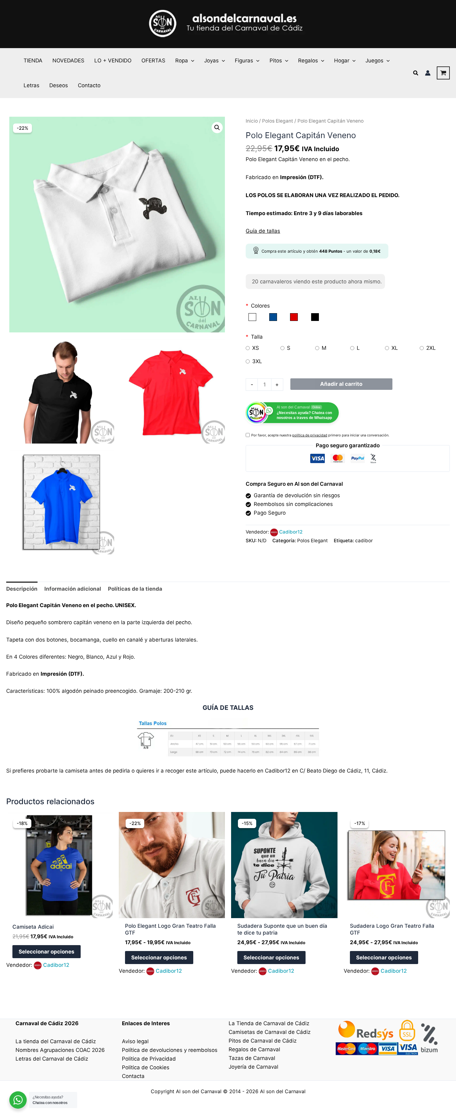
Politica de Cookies (145, 1067)
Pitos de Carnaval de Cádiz (263, 1041)
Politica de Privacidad (149, 1059)
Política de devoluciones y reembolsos (169, 1050)
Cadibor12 (290, 532)
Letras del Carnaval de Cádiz (52, 1059)
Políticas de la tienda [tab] (135, 589)
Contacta (133, 1076)
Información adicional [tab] (72, 589)
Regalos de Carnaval (254, 1049)
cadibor (364, 540)
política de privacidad (309, 435)
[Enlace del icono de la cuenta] (428, 73)
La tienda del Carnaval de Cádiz (56, 1041)
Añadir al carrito (341, 384)
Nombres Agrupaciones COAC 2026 (60, 1050)
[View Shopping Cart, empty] (443, 72)
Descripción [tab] (22, 589)
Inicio (252, 121)
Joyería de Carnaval (253, 1067)
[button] (191, 60)
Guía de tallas (263, 231)
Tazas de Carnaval (252, 1058)
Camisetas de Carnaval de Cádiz (270, 1032)
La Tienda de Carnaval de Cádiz (269, 1023)
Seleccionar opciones (46, 952)
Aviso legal (135, 1041)
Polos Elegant (277, 121)
